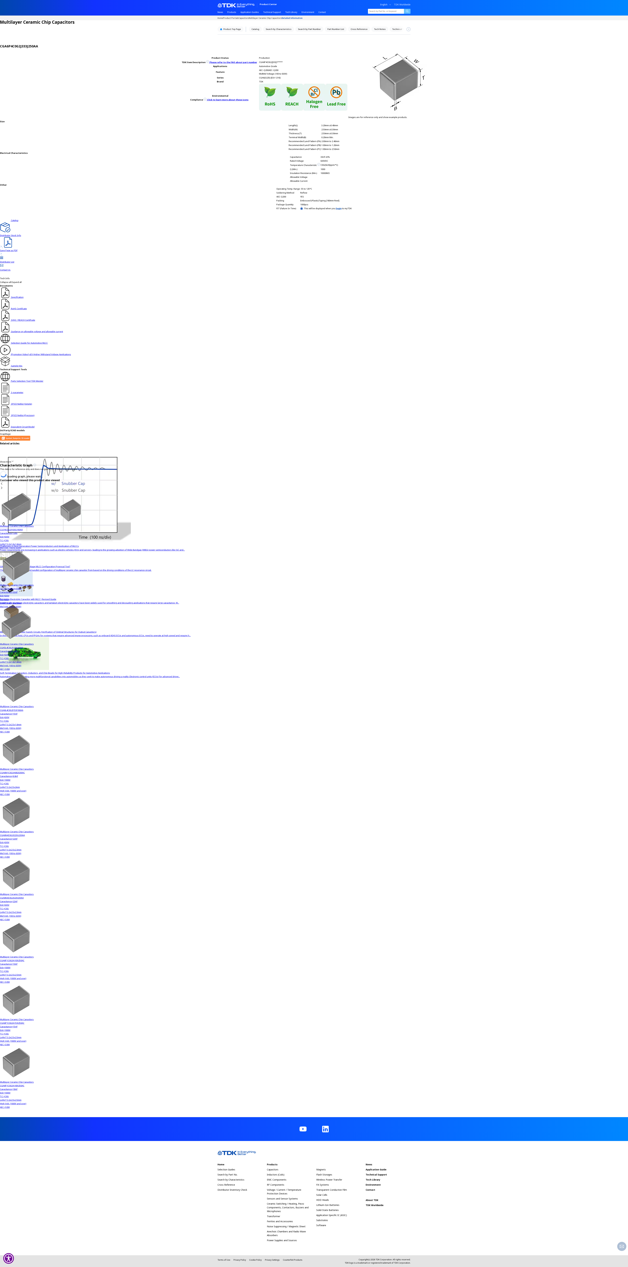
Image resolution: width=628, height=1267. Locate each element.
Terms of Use (224, 1260)
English (383, 4)
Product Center (268, 4)
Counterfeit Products (292, 1260)
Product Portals (230, 18)
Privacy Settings (272, 1260)
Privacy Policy (240, 1260)
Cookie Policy (255, 1260)
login (339, 208)
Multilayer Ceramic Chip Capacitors (265, 18)
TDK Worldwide (402, 4)
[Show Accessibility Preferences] (8, 1258)
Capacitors (243, 18)
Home (220, 18)
